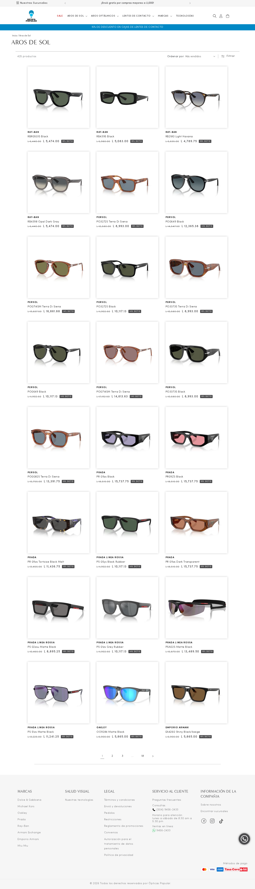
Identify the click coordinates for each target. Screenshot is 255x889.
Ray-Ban (23, 826)
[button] (77, 16)
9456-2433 (163, 830)
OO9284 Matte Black (111, 732)
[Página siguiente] (153, 756)
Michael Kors (26, 806)
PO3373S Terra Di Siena (181, 306)
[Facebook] (204, 821)
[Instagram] (212, 822)
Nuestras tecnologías (79, 800)
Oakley (22, 813)
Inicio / (15, 36)
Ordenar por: (175, 56)
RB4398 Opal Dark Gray (43, 221)
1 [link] (102, 756)
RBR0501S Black (38, 136)
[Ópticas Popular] (31, 16)
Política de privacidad (118, 855)
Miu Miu (23, 845)
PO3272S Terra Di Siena (112, 221)
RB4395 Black (105, 136)
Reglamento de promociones (123, 826)
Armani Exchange (29, 832)
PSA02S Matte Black (179, 647)
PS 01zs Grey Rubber (110, 647)
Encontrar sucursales (214, 811)
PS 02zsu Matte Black (42, 647)
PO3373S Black (175, 391)
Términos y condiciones (119, 800)
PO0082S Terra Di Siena (43, 476)
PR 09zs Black (106, 476)
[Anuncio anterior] (65, 3)
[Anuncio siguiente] (190, 3)
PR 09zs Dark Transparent (183, 562)
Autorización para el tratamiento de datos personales (118, 844)
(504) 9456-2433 (167, 809)
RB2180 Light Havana (179, 136)
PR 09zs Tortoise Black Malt (46, 562)
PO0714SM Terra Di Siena (44, 306)
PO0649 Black (175, 221)
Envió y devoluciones (118, 806)
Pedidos (109, 813)
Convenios (111, 832)
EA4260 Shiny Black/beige (183, 732)
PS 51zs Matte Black (41, 732)
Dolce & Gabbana (29, 800)
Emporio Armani (28, 839)
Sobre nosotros (211, 804)
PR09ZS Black (174, 476)
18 (142, 756)
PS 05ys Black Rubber (111, 562)
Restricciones (113, 819)
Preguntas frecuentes (166, 800)
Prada (22, 819)
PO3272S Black (106, 306)
